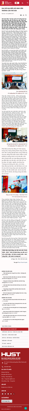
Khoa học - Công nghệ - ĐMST (9, 334)
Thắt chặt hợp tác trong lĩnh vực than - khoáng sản (14, 273)
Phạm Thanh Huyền (22, 262)
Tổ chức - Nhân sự (6, 343)
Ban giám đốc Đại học (6, 374)
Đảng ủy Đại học (5, 372)
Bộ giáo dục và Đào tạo (6, 387)
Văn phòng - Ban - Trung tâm (8, 381)
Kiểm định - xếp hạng (7, 340)
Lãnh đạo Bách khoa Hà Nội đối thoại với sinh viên (14, 285)
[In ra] (23, 15)
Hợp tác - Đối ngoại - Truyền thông (10, 337)
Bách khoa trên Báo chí (8, 346)
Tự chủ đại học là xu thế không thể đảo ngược (13, 319)
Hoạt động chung (6, 326)
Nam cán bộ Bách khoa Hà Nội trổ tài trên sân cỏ (14, 299)
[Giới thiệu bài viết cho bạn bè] (21, 15)
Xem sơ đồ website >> (6, 409)
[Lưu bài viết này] (26, 15)
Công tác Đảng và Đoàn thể (9, 329)
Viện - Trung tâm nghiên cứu (8, 378)
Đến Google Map (6, 401)
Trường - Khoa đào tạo (6, 376)
